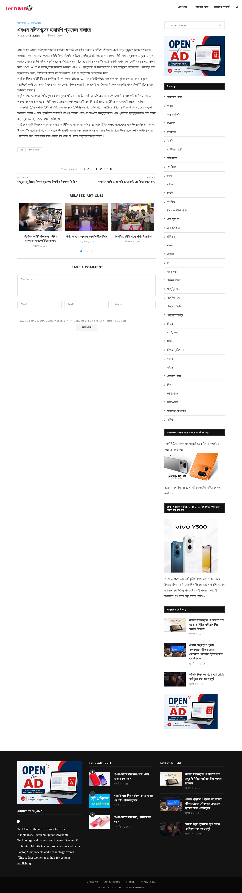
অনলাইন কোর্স (174, 97)
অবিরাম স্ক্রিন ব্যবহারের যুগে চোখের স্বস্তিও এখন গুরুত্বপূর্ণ (206, 677)
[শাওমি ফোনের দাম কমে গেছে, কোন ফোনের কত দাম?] (99, 779)
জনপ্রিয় (171, 201)
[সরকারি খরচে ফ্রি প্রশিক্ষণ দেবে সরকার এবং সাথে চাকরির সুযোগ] (99, 801)
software (34, 150)
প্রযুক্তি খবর (173, 289)
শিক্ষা (169, 385)
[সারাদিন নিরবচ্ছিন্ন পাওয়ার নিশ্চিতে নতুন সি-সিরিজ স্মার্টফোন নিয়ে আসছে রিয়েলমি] (175, 625)
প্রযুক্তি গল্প (173, 297)
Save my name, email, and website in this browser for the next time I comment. (74, 320)
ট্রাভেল (171, 245)
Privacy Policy (147, 881)
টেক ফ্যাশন (173, 219)
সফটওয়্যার (36, 23)
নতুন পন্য (172, 271)
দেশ (169, 262)
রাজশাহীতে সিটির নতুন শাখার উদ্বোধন (132, 236)
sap (21, 150)
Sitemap (130, 881)
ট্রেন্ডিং (170, 254)
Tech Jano (118, 887)
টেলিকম (171, 236)
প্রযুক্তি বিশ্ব (174, 306)
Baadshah (34, 35)
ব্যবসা (170, 358)
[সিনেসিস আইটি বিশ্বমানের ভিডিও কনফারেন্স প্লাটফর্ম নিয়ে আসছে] (40, 217)
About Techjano (112, 881)
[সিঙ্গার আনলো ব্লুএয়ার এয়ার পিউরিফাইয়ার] (86, 217)
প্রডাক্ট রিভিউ (174, 280)
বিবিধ (169, 341)
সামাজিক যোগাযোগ (176, 411)
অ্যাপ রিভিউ (173, 114)
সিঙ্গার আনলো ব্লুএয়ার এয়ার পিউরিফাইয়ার (86, 236)
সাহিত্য (171, 420)
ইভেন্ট (170, 141)
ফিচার (170, 324)
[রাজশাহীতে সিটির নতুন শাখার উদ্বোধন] (132, 217)
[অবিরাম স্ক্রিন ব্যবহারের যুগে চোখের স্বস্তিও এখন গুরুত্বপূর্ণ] (175, 679)
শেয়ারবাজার (172, 393)
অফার (170, 106)
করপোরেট (21, 23)
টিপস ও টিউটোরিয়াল (177, 210)
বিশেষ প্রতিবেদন (175, 350)
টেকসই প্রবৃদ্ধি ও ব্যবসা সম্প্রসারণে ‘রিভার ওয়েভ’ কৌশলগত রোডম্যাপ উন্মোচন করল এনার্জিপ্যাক (206, 651)
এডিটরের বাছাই (174, 149)
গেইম (170, 184)
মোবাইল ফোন (202, 7)
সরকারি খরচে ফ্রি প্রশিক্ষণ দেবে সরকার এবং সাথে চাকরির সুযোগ (133, 798)
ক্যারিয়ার (171, 167)
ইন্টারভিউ (171, 132)
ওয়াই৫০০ (201, 596)
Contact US (92, 881)
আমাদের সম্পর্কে (222, 7)
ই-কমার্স (171, 123)
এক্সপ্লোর (182, 7)
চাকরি (170, 193)
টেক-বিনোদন (173, 228)
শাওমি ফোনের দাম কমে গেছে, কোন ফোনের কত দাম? (131, 776)
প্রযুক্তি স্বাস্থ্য (175, 315)
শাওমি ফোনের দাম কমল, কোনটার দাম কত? (132, 819)
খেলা (169, 175)
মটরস (170, 367)
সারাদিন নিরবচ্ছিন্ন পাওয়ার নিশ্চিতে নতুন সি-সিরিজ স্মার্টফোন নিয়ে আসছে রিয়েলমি (206, 624)
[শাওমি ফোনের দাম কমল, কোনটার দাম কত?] (99, 822)
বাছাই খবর (172, 332)
